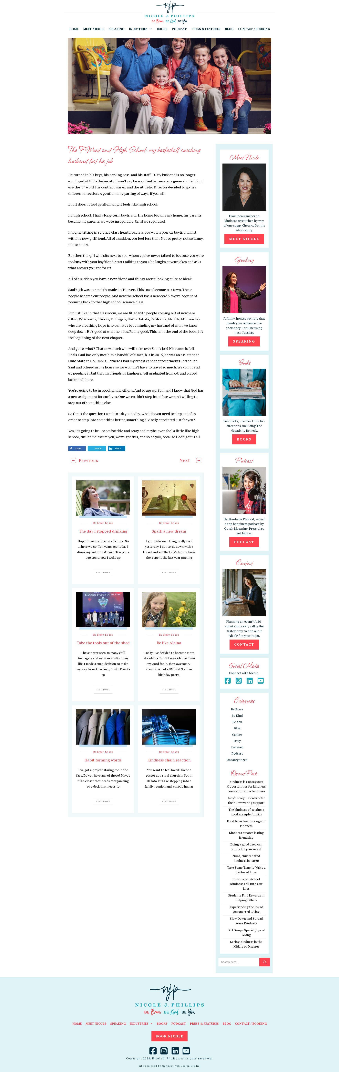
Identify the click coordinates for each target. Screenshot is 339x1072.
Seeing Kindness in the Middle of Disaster (246, 944)
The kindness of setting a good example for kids (246, 811)
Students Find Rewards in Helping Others (246, 897)
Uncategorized (237, 760)
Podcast (237, 753)
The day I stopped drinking (103, 531)
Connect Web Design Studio (181, 1066)
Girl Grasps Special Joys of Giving (246, 932)
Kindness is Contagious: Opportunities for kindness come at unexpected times (246, 786)
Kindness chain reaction (169, 760)
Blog (237, 728)
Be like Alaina (169, 642)
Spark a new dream (169, 531)
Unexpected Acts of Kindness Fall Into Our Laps (246, 884)
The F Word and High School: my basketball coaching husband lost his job (134, 154)
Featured (237, 747)
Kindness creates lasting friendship (246, 835)
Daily (237, 741)
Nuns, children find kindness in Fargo (246, 858)
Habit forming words (103, 760)
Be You (109, 523)
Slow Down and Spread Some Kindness (246, 920)
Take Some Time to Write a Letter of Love (246, 869)
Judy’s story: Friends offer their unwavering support (246, 800)
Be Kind (237, 715)
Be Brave (98, 523)
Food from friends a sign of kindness (246, 823)
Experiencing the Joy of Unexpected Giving (246, 909)
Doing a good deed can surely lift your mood (246, 846)
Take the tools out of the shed (103, 642)
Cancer (237, 734)
